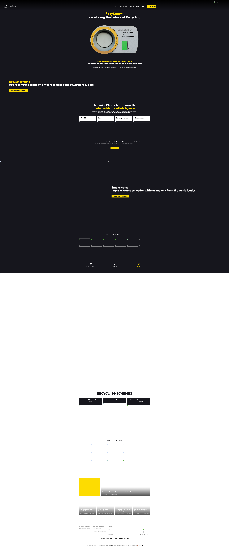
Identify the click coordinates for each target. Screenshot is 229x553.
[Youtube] (144, 534)
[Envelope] (140, 534)
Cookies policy (118, 545)
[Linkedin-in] (142, 534)
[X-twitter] (147, 534)
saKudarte (141, 545)
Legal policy (113, 545)
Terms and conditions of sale (127, 545)
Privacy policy (108, 545)
